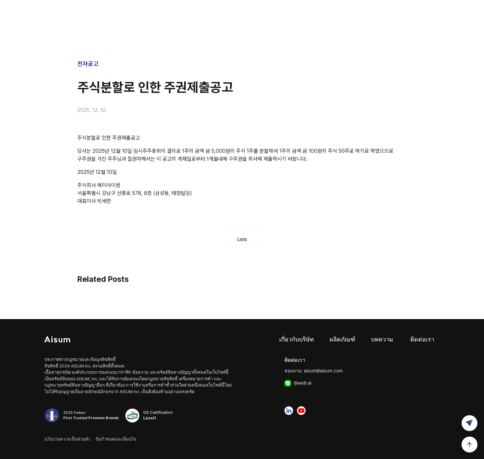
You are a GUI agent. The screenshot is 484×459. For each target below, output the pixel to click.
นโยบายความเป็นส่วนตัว (67, 439)
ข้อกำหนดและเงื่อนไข (115, 439)
